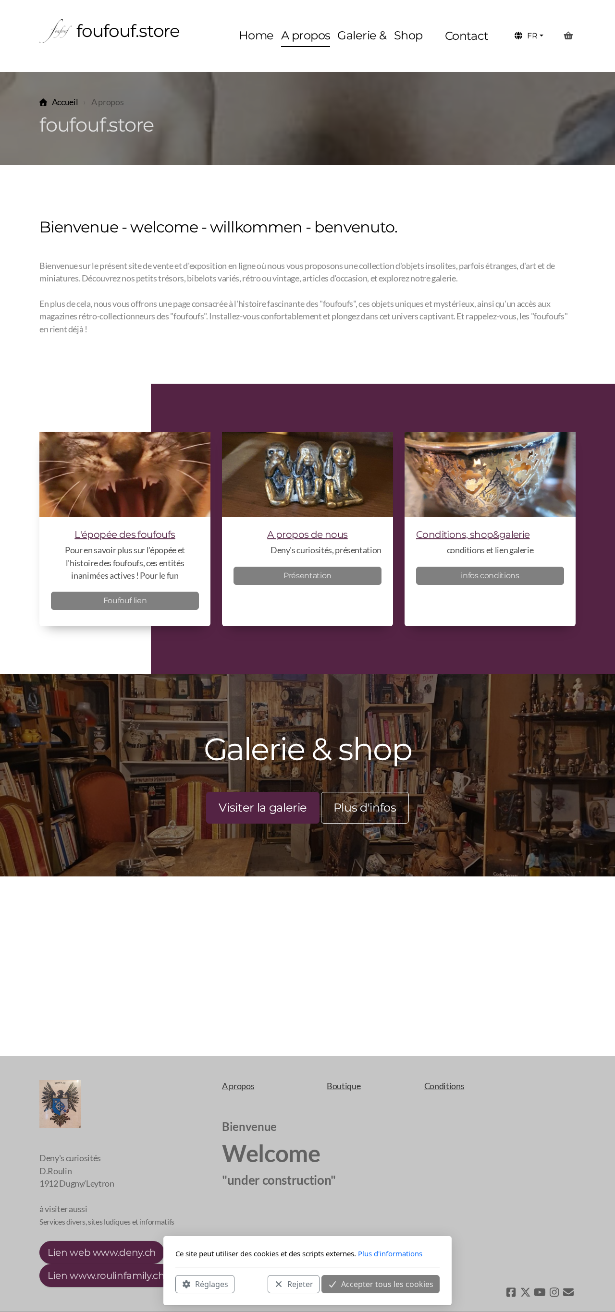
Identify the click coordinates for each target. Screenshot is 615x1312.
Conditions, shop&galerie (473, 534)
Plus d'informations (390, 1253)
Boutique (343, 1086)
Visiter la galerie (263, 807)
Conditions (444, 1086)
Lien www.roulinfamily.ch (106, 1275)
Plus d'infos (364, 807)
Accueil (65, 102)
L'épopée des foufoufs (124, 534)
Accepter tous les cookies (387, 1283)
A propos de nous (307, 534)
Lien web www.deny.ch (102, 1252)
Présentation (307, 575)
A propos (238, 1086)
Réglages (211, 1283)
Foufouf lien (125, 600)
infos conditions (490, 575)
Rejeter (300, 1283)
